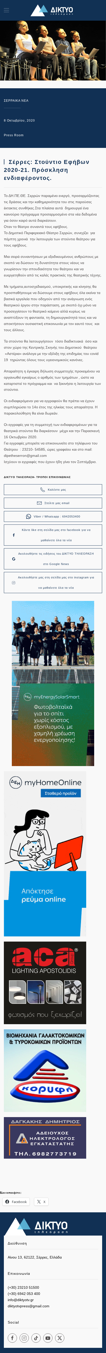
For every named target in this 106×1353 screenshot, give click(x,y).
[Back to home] (53, 10)
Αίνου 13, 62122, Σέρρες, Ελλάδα (35, 1257)
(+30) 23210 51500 (23, 1287)
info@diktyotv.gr (21, 1300)
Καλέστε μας (57, 489)
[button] (6, 10)
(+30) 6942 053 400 (24, 1294)
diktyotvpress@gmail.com (28, 1306)
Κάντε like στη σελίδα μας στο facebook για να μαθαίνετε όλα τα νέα (56, 535)
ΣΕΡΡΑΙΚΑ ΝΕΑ (16, 100)
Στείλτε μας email (57, 503)
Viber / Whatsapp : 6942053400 (57, 516)
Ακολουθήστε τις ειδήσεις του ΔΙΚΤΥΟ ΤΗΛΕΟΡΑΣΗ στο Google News (56, 559)
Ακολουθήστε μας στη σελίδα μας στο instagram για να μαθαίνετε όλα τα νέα (56, 582)
